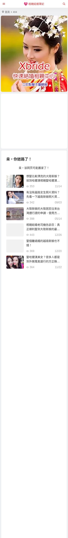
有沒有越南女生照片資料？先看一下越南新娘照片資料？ (43, 197)
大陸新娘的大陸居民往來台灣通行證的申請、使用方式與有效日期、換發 (43, 213)
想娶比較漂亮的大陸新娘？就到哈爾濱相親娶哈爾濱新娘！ (43, 180)
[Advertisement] (34, 121)
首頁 (7, 12)
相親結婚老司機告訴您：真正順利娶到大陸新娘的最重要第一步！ (43, 229)
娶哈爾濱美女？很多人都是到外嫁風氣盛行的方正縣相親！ (43, 261)
